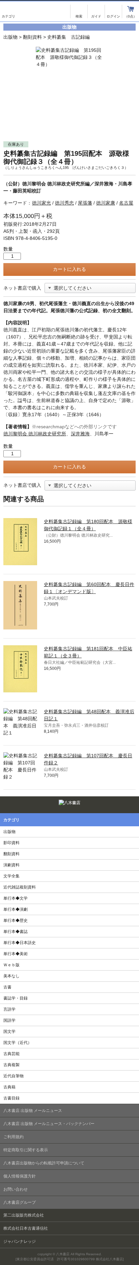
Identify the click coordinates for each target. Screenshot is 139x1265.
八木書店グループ (19, 1202)
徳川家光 (41, 203)
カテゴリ (8, 11)
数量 (8, 249)
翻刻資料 (32, 37)
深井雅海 (80, 433)
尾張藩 (85, 203)
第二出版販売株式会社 (23, 1215)
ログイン (113, 11)
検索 (79, 11)
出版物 (10, 37)
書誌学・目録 (15, 998)
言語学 (9, 1009)
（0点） (130, 16)
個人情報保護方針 (19, 1176)
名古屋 (126, 203)
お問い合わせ (15, 1189)
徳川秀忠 (64, 203)
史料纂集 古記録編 (68, 37)
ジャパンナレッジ (19, 1241)
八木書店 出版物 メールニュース (32, 1110)
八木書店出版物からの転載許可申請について (43, 1163)
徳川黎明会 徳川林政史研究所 (34, 433)
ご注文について (96, 11)
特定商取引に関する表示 (25, 1150)
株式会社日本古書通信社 (25, 1228)
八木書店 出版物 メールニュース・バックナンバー (48, 1123)
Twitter (119, 804)
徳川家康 (105, 203)
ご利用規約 (13, 1136)
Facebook (131, 804)
